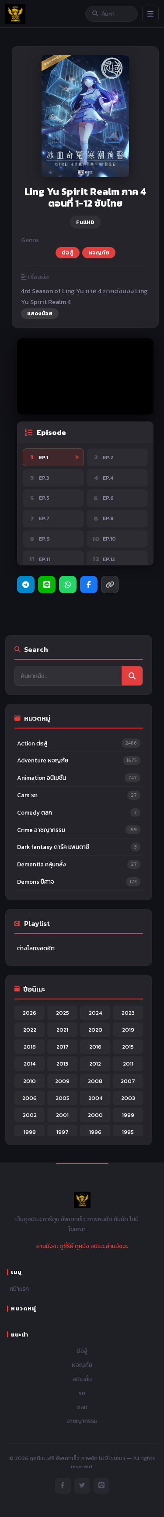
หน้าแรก (19, 1288)
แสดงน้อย (39, 313)
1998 (30, 1132)
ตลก (82, 1407)
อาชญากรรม (82, 1421)
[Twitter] (82, 1486)
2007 (128, 1081)
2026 (29, 1013)
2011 (128, 1063)
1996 (95, 1132)
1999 (128, 1115)
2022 (29, 1030)
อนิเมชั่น (82, 1379)
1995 (128, 1132)
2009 (62, 1081)
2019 (128, 1030)
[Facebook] (89, 584)
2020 (95, 1030)
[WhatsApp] (68, 584)
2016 (95, 1047)
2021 (62, 1030)
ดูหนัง (82, 1246)
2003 (128, 1098)
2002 (30, 1115)
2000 (95, 1115)
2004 (95, 1098)
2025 (62, 1013)
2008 (95, 1081)
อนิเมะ (98, 1246)
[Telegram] (26, 584)
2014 (29, 1063)
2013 (62, 1063)
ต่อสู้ (67, 252)
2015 (128, 1047)
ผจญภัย (98, 252)
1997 (62, 1132)
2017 (62, 1047)
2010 (29, 1081)
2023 (128, 1013)
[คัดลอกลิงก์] (110, 584)
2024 (95, 1013)
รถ (82, 1393)
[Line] (47, 584)
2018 (30, 1047)
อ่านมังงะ (47, 1246)
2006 (29, 1098)
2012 (95, 1063)
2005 (63, 1098)
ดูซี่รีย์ (66, 1246)
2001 (62, 1115)
